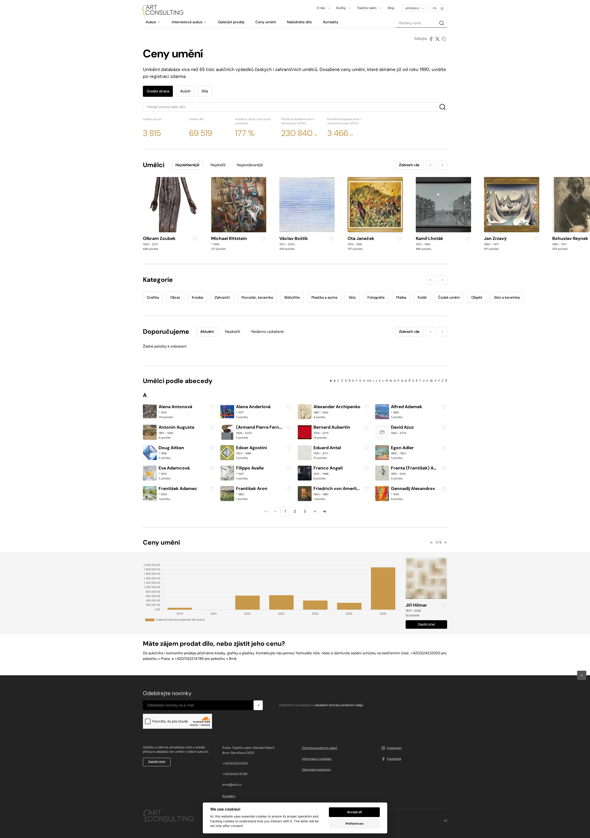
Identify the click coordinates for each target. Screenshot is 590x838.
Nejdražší (218, 165)
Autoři (185, 91)
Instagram (394, 748)
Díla (205, 91)
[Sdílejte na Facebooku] (431, 38)
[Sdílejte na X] (437, 38)
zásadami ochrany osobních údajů (339, 705)
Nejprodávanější (250, 165)
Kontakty (228, 796)
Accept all (354, 812)
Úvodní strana (158, 91)
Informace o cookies (316, 759)
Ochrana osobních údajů (319, 748)
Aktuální (207, 331)
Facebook (394, 759)
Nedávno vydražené (267, 331)
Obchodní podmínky (316, 770)
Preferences (354, 823)
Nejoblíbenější (187, 165)
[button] (581, 675)
